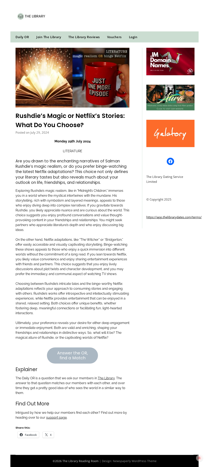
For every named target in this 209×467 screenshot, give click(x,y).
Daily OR (22, 37)
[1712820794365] (170, 74)
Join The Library (48, 37)
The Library (106, 378)
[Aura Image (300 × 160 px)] (170, 109)
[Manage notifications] (199, 458)
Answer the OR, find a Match (72, 355)
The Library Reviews (84, 37)
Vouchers (114, 37)
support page (56, 417)
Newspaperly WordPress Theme (135, 461)
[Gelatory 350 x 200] (170, 146)
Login (133, 37)
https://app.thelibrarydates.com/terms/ (174, 217)
